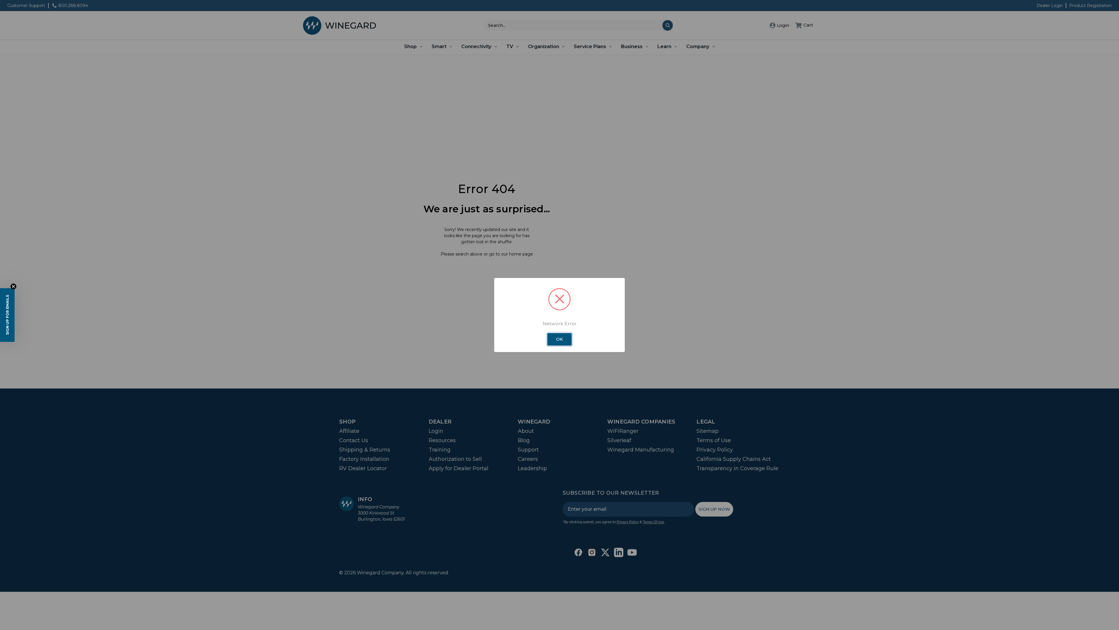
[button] (7, 315)
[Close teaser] (13, 286)
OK (559, 339)
